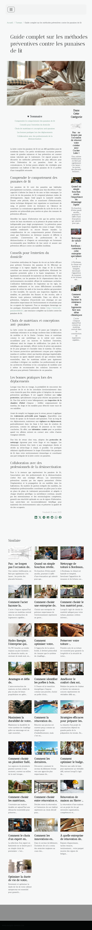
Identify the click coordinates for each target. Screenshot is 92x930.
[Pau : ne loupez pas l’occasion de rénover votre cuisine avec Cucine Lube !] (76, 126)
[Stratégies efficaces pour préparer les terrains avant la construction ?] (72, 706)
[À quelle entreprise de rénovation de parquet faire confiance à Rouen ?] (72, 824)
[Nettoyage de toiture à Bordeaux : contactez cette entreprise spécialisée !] (76, 232)
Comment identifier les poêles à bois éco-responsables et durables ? (46, 684)
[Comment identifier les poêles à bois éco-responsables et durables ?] (46, 668)
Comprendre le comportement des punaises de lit (35, 121)
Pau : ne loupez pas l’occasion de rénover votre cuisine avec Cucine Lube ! (76, 142)
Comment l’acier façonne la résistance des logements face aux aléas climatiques (76, 304)
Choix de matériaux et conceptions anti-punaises (35, 128)
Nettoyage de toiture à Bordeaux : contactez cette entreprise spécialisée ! (76, 248)
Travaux (19, 22)
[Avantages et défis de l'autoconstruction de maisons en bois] (20, 668)
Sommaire (36, 116)
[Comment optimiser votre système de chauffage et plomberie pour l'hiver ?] (46, 629)
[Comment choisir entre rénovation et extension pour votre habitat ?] (46, 786)
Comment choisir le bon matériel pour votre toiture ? (72, 605)
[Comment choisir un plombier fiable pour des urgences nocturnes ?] (20, 747)
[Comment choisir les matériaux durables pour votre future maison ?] (20, 786)
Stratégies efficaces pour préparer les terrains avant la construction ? (71, 722)
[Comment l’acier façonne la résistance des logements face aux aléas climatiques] (76, 288)
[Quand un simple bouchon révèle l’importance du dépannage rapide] (76, 180)
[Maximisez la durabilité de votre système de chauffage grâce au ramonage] (20, 706)
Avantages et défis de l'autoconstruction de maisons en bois (19, 684)
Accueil (10, 22)
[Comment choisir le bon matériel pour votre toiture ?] (72, 591)
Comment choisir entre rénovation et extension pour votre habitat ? (46, 802)
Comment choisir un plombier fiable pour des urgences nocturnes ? (19, 763)
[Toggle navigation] (11, 9)
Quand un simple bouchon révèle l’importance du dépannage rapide (77, 195)
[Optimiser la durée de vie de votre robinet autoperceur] (20, 866)
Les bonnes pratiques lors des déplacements (35, 132)
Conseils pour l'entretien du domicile (35, 124)
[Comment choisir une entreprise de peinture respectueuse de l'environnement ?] (46, 591)
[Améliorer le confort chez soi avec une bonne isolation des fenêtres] (72, 668)
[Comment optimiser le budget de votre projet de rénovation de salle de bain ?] (72, 747)
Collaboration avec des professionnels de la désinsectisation (34, 137)
